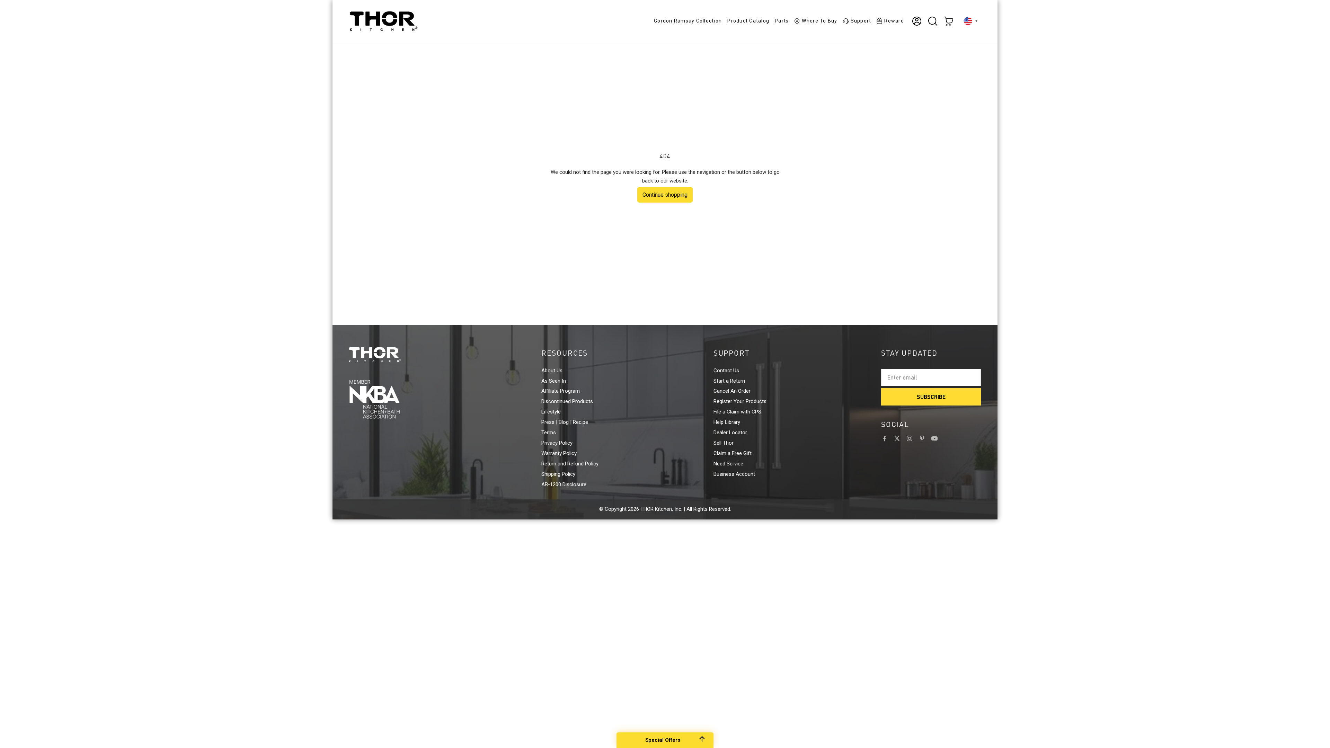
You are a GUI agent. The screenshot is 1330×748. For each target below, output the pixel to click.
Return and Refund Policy (569, 464)
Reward (894, 21)
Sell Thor (723, 443)
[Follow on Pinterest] (922, 438)
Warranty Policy (559, 453)
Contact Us (726, 370)
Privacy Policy (557, 443)
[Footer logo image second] (388, 399)
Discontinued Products (567, 401)
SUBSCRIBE (931, 396)
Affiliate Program (560, 391)
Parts (782, 21)
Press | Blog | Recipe (564, 422)
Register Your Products (739, 401)
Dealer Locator (730, 432)
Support (861, 21)
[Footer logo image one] (388, 354)
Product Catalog (748, 21)
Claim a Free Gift (732, 453)
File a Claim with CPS (737, 412)
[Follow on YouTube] (934, 438)
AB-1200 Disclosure (563, 484)
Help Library (726, 422)
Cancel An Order (732, 391)
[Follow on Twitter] (897, 438)
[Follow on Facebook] (884, 438)
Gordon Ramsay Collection (688, 21)
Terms (548, 432)
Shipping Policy (558, 474)
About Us (551, 370)
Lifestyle (551, 412)
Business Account (734, 474)
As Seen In (553, 381)
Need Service (728, 464)
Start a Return (729, 381)
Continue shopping (665, 195)
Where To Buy (819, 21)
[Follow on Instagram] (909, 438)
